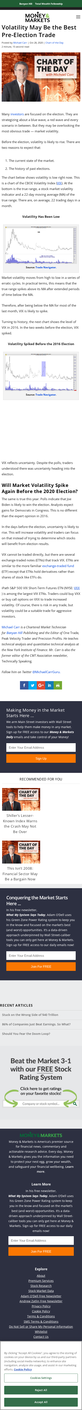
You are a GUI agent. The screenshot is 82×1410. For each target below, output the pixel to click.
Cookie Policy (41, 1311)
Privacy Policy (41, 1306)
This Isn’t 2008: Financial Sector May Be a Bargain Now (20, 873)
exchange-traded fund (58, 566)
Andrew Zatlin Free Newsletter (41, 1301)
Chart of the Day (54, 42)
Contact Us (41, 1337)
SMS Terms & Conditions (41, 1322)
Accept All (41, 1402)
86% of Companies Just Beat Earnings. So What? (36, 1024)
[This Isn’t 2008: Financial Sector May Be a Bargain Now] (21, 852)
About (41, 1276)
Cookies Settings (41, 1378)
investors (17, 114)
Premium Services (41, 1281)
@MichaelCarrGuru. (46, 672)
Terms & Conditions (41, 1316)
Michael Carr (20, 42)
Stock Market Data (41, 1291)
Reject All (41, 1390)
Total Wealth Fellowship (49, 3)
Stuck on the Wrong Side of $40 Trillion (30, 1015)
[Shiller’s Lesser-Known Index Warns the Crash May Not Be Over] (21, 799)
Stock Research (41, 1286)
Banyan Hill (25, 3)
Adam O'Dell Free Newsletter (41, 1296)
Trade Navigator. (46, 267)
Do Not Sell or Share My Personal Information (41, 1327)
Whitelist (41, 1332)
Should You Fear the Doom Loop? (26, 1034)
